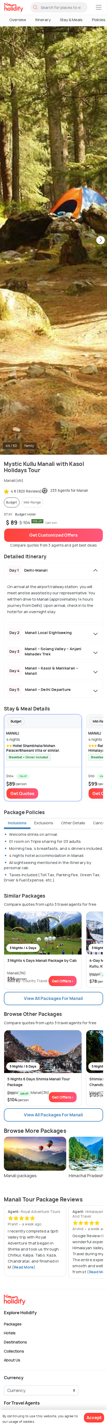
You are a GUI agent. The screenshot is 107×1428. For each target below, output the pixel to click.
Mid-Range (32, 502)
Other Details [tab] (73, 822)
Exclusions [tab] (43, 822)
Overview (17, 19)
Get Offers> (62, 981)
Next (100, 240)
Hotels (10, 1332)
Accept (94, 1417)
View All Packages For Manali (53, 998)
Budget (11, 502)
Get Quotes (22, 793)
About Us (12, 1360)
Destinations (15, 1342)
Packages (13, 1323)
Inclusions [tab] (17, 822)
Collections (14, 1350)
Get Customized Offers (53, 535)
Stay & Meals (71, 19)
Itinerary (43, 19)
